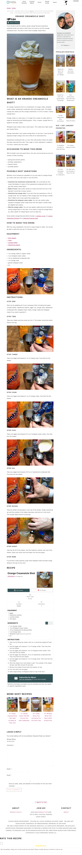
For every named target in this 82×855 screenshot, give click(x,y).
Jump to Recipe (14, 22)
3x (51, 623)
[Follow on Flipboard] (66, 2)
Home (9, 8)
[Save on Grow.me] (12, 20)
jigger (10, 240)
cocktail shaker (13, 242)
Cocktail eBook (31, 2)
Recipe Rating (11, 739)
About (55, 2)
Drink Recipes (24, 2)
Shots (39, 2)
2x (49, 623)
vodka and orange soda (30, 218)
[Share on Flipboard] (9, 20)
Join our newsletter (25, 679)
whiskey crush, (41, 216)
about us (66, 45)
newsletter (43, 812)
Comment (10, 745)
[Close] (1, 843)
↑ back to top (41, 802)
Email (9, 775)
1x (46, 623)
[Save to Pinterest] (7, 19)
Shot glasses (12, 238)
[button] (8, 576)
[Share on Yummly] (14, 20)
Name (9, 769)
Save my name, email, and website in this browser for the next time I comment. (30, 785)
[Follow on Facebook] (66, 5)
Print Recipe (19, 590)
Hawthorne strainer (14, 245)
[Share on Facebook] (11, 20)
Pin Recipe (43, 590)
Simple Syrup (47, 2)
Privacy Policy (16, 812)
